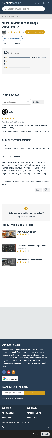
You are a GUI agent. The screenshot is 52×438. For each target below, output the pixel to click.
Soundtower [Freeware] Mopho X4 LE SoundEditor (31, 247)
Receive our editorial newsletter (16, 387)
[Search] (4, 9)
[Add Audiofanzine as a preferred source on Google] (10, 378)
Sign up (35, 393)
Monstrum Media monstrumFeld (29, 259)
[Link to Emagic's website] (17, 27)
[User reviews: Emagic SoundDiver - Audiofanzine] (11, 3)
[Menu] (48, 9)
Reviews (16, 44)
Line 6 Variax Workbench (26, 231)
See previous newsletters (12, 399)
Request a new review (26, 217)
